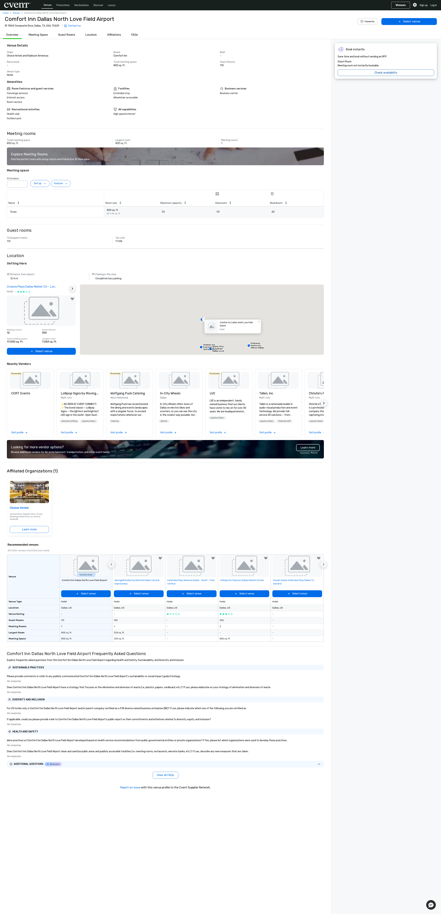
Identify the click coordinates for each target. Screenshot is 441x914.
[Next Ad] (72, 288)
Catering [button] (115, 421)
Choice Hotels (19, 507)
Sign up (424, 5)
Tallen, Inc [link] (266, 393)
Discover (98, 5)
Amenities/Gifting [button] (69, 421)
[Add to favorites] (72, 299)
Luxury (112, 5)
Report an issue (130, 787)
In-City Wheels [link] (170, 393)
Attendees (13, 178)
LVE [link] (212, 393)
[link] (30, 380)
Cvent (6, 13)
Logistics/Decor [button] (88, 421)
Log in (433, 5)
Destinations (81, 5)
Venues (48, 5)
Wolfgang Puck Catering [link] (127, 393)
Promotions (63, 5)
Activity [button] (164, 421)
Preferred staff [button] (284, 421)
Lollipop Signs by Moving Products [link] (80, 393)
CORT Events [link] (20, 393)
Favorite (369, 21)
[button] (24, 183)
